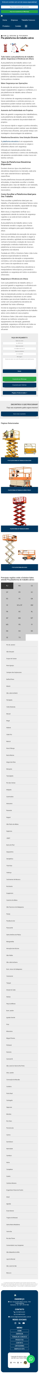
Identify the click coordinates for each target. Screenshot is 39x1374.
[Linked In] (19, 1323)
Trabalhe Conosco (28, 20)
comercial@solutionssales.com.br (20, 1317)
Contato (18, 26)
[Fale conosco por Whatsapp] (31, 1359)
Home (4, 20)
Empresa (14, 20)
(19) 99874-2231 (20, 1312)
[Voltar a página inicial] (19, 16)
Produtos (6, 26)
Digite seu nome (19, 340)
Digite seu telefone (19, 351)
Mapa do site (19, 1349)
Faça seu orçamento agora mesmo (19, 7)
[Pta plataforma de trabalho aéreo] (5, 48)
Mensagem (19, 356)
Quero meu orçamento (19, 413)
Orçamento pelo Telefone (19, 385)
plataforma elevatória (10, 141)
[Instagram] (15, 1323)
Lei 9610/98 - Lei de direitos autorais (26, 1286)
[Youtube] (23, 1323)
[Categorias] (26, 26)
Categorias (12, 36)
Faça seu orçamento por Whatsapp (19, 11)
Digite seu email (19, 346)
